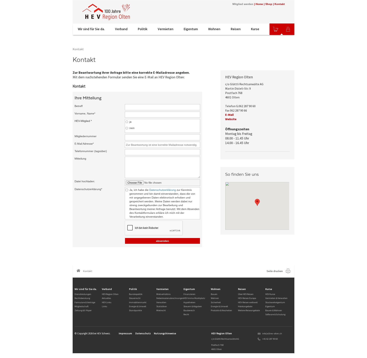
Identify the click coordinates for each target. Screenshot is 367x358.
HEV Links (106, 302)
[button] (257, 202)
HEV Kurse (270, 294)
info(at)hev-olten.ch (272, 333)
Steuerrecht (134, 298)
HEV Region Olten (110, 294)
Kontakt (279, 4)
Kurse (255, 29)
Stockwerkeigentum (275, 302)
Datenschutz (143, 333)
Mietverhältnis (163, 294)
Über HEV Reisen (245, 294)
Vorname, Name (85, 113)
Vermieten (165, 29)
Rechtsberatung (82, 298)
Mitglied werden (242, 4)
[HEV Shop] (276, 29)
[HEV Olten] (106, 12)
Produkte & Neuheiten (221, 310)
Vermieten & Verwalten (276, 298)
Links (104, 306)
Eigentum (191, 29)
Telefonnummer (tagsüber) (91, 151)
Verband (121, 29)
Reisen (236, 29)
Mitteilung (80, 158)
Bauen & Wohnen (273, 310)
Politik (142, 29)
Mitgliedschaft (82, 306)
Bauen (214, 294)
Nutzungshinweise (165, 333)
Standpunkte (135, 310)
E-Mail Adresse (84, 143)
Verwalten (161, 302)
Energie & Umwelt (137, 306)
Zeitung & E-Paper (83, 310)
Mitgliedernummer (86, 136)
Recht (186, 314)
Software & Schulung (275, 314)
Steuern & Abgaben (193, 306)
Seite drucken (275, 271)
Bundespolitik (135, 294)
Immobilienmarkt (137, 302)
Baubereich (189, 310)
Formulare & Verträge (85, 302)
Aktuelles (106, 298)
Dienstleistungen (83, 294)
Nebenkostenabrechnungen (170, 298)
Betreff (79, 106)
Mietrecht (161, 310)
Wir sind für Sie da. (91, 29)
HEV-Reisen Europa (247, 298)
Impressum (125, 333)
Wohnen (214, 29)
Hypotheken (189, 302)
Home (259, 4)
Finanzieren (189, 294)
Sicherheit (216, 302)
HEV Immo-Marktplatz (194, 298)
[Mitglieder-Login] (288, 29)
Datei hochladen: (85, 181)
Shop (268, 4)
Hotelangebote (245, 306)
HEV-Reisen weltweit (248, 302)
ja (130, 121)
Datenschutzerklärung (88, 189)
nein (132, 128)
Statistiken (161, 306)
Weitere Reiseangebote (249, 310)
